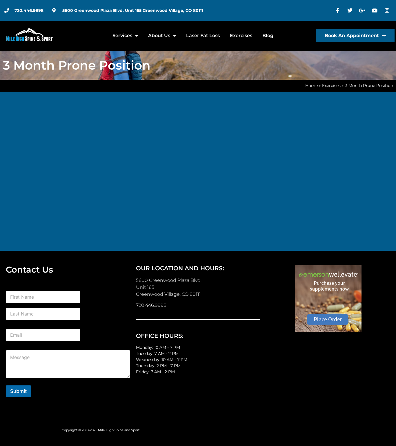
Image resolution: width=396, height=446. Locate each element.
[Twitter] (351, 10)
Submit (18, 391)
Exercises (241, 35)
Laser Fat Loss (203, 35)
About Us (159, 35)
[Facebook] (338, 10)
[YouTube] (375, 10)
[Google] (363, 10)
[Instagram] (388, 10)
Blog (267, 35)
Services (122, 35)
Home (311, 85)
